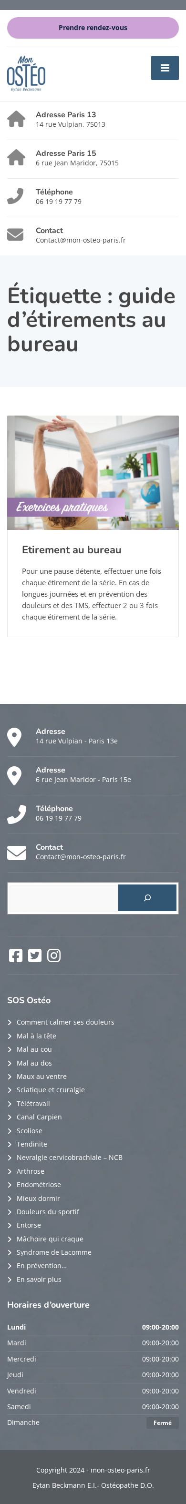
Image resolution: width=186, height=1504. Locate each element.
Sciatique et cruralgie (51, 1089)
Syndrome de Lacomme (54, 1252)
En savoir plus (39, 1279)
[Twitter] (35, 958)
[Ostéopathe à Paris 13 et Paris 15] (26, 72)
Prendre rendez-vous (93, 27)
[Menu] (165, 68)
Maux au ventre (42, 1076)
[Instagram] (54, 958)
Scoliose (29, 1130)
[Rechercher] (147, 897)
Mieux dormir (38, 1198)
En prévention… (42, 1265)
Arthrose (30, 1171)
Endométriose (39, 1184)
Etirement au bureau (72, 550)
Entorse (29, 1225)
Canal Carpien (39, 1116)
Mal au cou (34, 1049)
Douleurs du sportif (48, 1211)
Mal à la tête (36, 1035)
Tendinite (32, 1143)
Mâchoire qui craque (50, 1238)
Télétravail (33, 1103)
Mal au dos (34, 1062)
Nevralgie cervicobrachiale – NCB (70, 1157)
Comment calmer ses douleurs (65, 1021)
